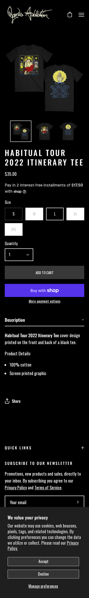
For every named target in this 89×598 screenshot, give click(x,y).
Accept (43, 561)
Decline (43, 574)
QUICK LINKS (18, 448)
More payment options (45, 301)
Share (16, 401)
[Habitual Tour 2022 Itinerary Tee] (21, 131)
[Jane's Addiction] (30, 15)
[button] (44, 320)
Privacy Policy (16, 487)
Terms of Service (47, 487)
